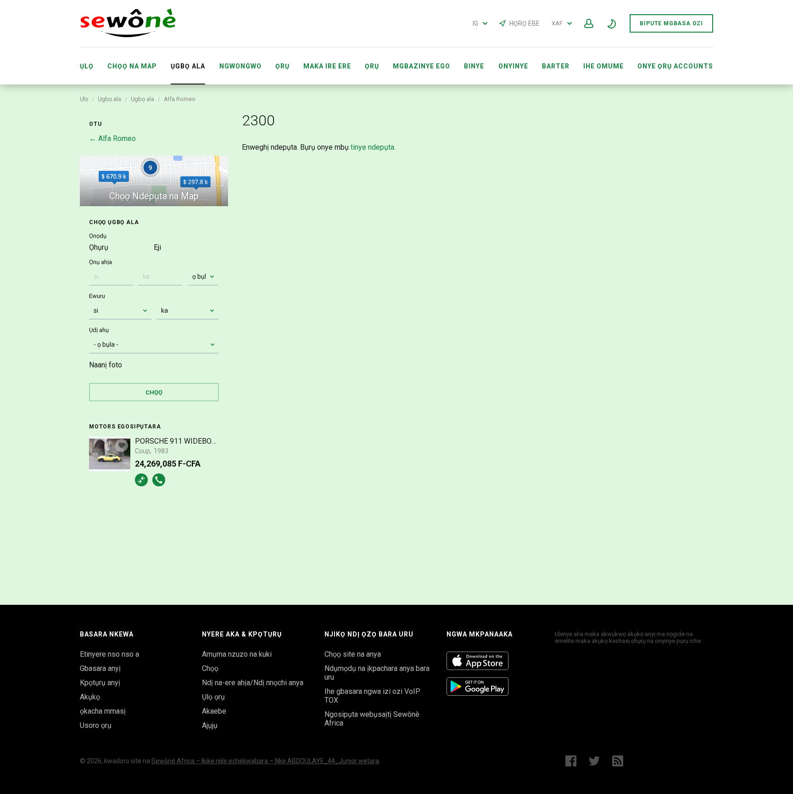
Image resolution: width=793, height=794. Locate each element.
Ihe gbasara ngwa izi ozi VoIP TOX (372, 695)
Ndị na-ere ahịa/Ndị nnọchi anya (252, 682)
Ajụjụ (210, 725)
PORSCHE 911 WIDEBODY (177, 441)
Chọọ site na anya (352, 654)
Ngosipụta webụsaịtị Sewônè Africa (371, 718)
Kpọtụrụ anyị (100, 682)
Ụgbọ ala (109, 99)
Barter (556, 66)
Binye (474, 66)
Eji (157, 247)
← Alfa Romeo (112, 138)
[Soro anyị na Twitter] (594, 760)
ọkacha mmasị (103, 711)
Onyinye (513, 66)
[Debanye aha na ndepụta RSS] (619, 760)
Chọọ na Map (132, 66)
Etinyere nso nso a (109, 654)
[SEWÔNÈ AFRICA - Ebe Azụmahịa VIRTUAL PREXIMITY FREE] (128, 35)
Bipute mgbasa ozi (671, 23)
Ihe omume (603, 66)
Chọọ (210, 668)
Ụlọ (87, 66)
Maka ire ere (327, 66)
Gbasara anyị (100, 668)
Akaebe (214, 711)
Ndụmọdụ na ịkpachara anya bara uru (377, 672)
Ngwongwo (240, 66)
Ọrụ (282, 66)
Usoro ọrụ (96, 725)
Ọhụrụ (98, 247)
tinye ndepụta (372, 147)
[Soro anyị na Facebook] (570, 760)
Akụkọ (90, 697)
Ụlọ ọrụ (213, 697)
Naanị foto (105, 364)
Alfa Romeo (179, 99)
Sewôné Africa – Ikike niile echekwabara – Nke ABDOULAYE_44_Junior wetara (265, 761)
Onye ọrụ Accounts (675, 66)
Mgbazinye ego (421, 66)
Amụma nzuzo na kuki (237, 654)
